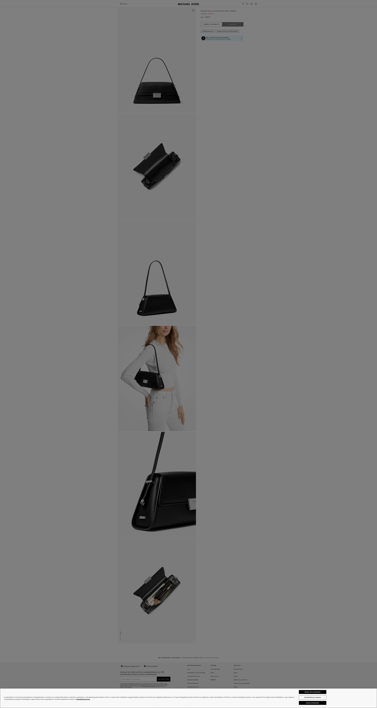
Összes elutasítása (312, 703)
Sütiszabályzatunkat (83, 699)
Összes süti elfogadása (313, 692)
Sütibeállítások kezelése (312, 697)
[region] (188, 698)
